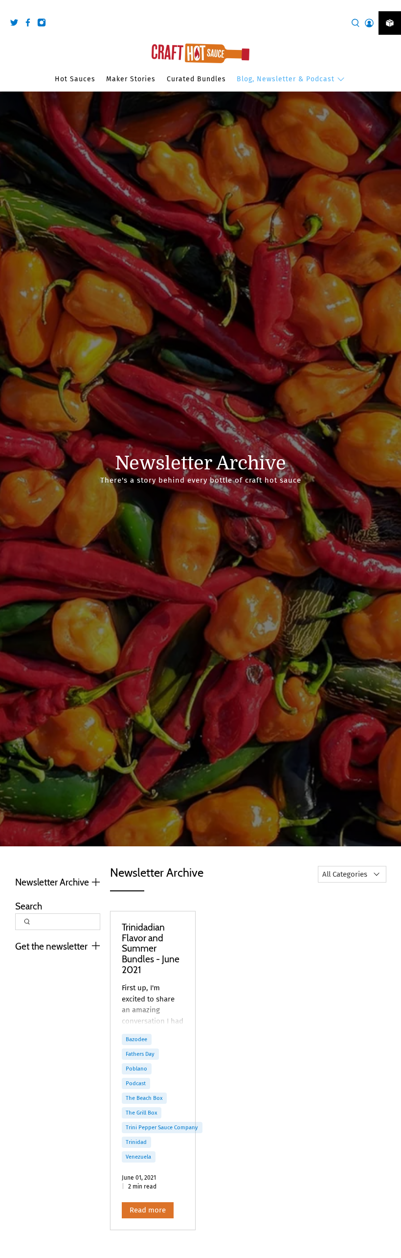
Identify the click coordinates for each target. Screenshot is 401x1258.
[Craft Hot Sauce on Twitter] (16, 24)
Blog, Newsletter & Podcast (285, 79)
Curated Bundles (196, 79)
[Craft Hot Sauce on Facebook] (30, 24)
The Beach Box (144, 1098)
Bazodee (136, 1039)
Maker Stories (131, 79)
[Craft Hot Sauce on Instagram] (44, 24)
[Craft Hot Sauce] (200, 53)
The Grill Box (141, 1112)
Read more (148, 1210)
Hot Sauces (75, 79)
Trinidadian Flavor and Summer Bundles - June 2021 (150, 948)
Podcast (136, 1083)
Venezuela (138, 1156)
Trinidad (136, 1142)
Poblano (136, 1068)
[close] (391, 5)
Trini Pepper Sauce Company (162, 1127)
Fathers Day (140, 1053)
